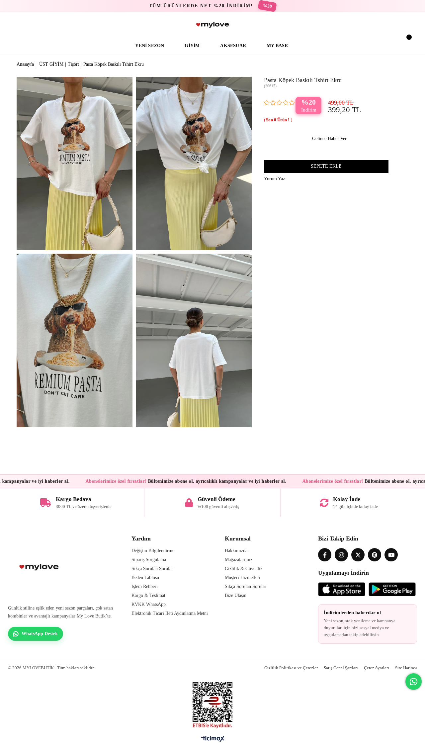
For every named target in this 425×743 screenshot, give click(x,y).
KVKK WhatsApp (148, 604)
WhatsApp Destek (40, 633)
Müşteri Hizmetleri (242, 577)
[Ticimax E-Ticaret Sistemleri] (212, 740)
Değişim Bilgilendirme (152, 550)
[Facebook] (324, 554)
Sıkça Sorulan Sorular (152, 568)
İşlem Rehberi (144, 586)
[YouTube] (391, 554)
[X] (358, 554)
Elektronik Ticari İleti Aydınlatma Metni (169, 613)
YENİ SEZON (149, 45)
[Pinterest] (374, 554)
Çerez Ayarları (376, 667)
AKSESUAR (233, 45)
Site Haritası (406, 667)
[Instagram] (341, 554)
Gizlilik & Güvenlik (244, 568)
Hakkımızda (236, 550)
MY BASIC (278, 45)
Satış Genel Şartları (341, 667)
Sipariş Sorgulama (148, 559)
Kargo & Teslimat (148, 595)
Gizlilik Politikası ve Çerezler (291, 667)
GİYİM (192, 45)
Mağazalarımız (238, 559)
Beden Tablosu (145, 577)
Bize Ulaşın (235, 595)
